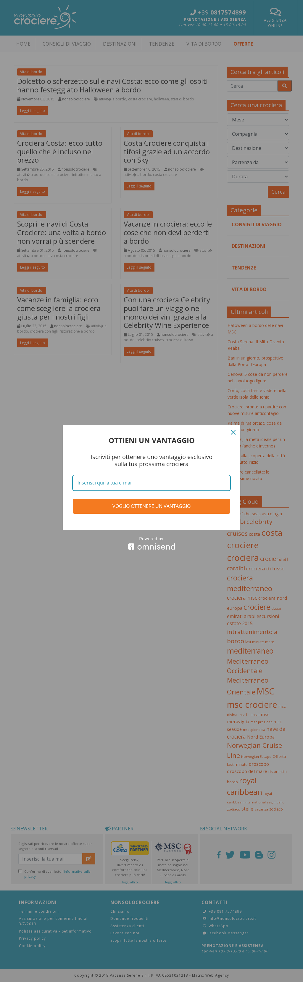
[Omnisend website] (151, 543)
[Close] (233, 432)
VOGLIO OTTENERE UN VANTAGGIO (151, 506)
